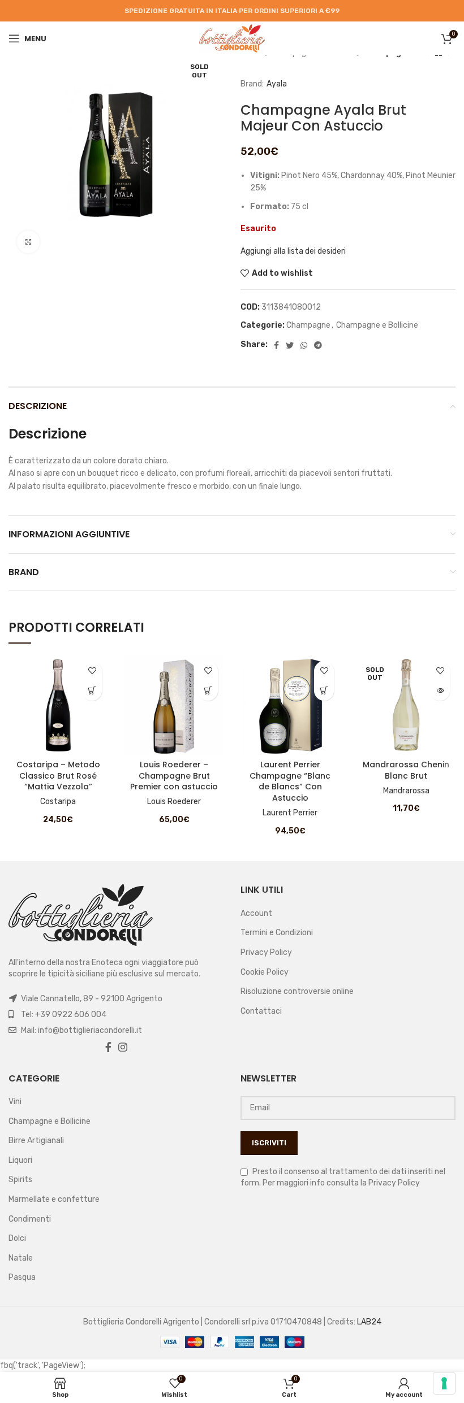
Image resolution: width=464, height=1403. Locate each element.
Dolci (17, 1238)
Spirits (20, 1179)
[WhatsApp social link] (304, 345)
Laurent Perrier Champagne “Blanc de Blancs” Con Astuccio (290, 781)
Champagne (308, 325)
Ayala (277, 84)
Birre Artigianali (36, 1140)
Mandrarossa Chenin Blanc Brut (406, 770)
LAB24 (369, 1322)
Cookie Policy (264, 972)
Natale (20, 1258)
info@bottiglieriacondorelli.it (90, 1030)
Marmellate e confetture (54, 1199)
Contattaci (261, 1011)
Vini (15, 1101)
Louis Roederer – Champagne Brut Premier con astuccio (174, 775)
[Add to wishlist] (92, 671)
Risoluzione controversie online (297, 991)
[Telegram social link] (318, 345)
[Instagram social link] (123, 1047)
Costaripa (58, 801)
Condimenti (29, 1219)
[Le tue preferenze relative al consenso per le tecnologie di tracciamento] (444, 1383)
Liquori (20, 1160)
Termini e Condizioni (276, 932)
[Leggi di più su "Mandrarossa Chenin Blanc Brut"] (440, 691)
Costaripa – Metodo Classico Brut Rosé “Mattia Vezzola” (58, 775)
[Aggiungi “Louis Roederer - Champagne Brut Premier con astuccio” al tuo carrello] (208, 691)
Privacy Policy (266, 952)
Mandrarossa (406, 791)
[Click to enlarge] (28, 242)
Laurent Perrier (290, 813)
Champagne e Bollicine (377, 325)
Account (256, 913)
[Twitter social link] (289, 345)
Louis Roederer (174, 801)
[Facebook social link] (276, 345)
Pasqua (22, 1277)
